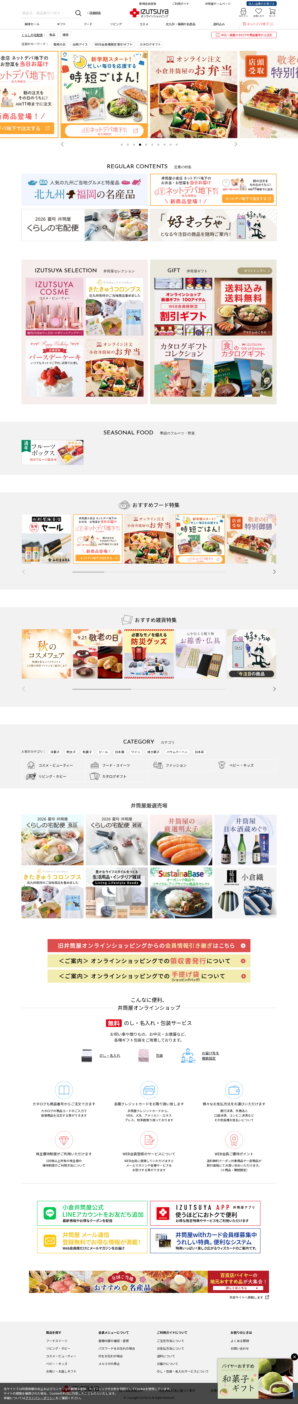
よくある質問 (240, 1341)
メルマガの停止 (109, 1363)
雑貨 (65, 35)
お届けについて (167, 1363)
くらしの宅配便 (32, 35)
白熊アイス (80, 44)
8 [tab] (164, 145)
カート (272, 15)
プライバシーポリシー (40, 1398)
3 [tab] (134, 145)
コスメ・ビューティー (61, 1356)
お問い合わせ (240, 1348)
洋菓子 (55, 752)
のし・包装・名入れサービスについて (183, 1371)
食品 (52, 35)
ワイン (135, 752)
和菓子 (87, 752)
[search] (78, 13)
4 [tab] (140, 145)
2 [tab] (128, 145)
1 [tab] (122, 145)
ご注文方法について (170, 1341)
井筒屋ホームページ (218, 4)
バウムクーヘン (177, 752)
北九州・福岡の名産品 (180, 24)
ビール (103, 752)
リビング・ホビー (58, 1348)
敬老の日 (59, 44)
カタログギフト (150, 44)
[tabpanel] (193, 94)
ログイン (243, 15)
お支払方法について (170, 1348)
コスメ (143, 24)
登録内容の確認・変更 (113, 1341)
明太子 (71, 752)
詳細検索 (95, 13)
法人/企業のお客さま (261, 4)
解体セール (32, 24)
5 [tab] (146, 145)
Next (235, 144)
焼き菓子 (153, 752)
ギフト (61, 24)
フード (88, 24)
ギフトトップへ (254, 271)
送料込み (219, 24)
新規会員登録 (147, 4)
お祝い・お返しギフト (61, 1371)
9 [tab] (171, 145)
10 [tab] (177, 145)
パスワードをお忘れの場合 (116, 1348)
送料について (166, 1356)
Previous (63, 144)
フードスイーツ (56, 1341)
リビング (116, 24)
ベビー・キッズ (56, 1363)
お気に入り (258, 15)
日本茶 (199, 752)
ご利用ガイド (180, 4)
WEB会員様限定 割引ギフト (114, 44)
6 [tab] (152, 145)
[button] (274, 572)
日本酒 (119, 752)
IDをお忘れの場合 (110, 1356)
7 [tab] (158, 145)
